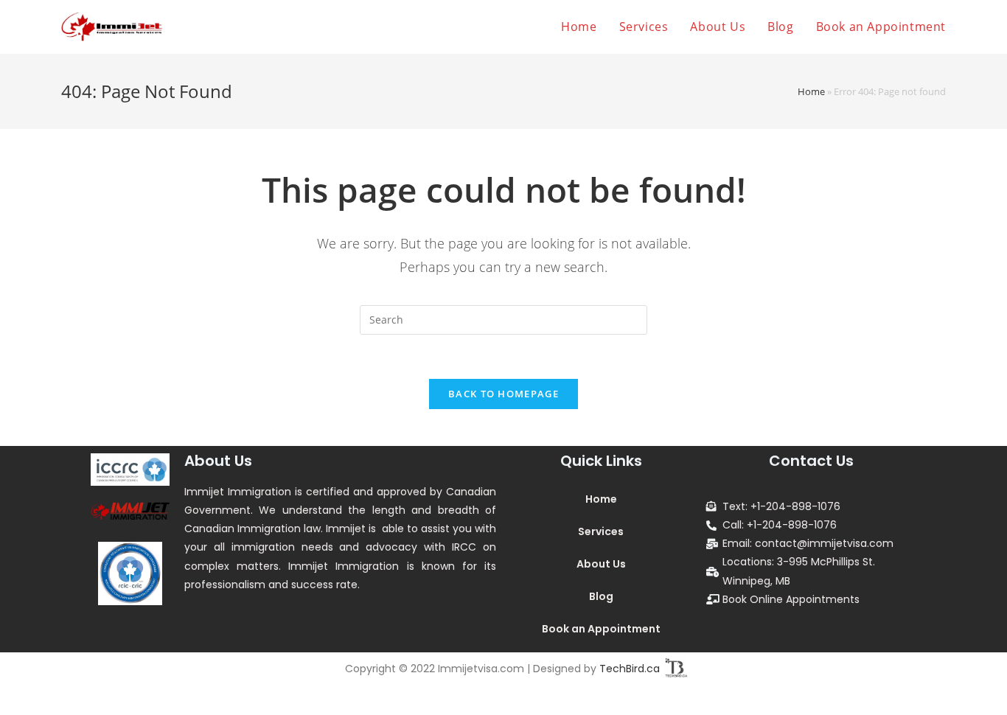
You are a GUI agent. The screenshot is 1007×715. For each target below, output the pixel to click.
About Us (601, 564)
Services (601, 531)
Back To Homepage (503, 393)
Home (811, 91)
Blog (601, 596)
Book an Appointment (601, 628)
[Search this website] (503, 319)
